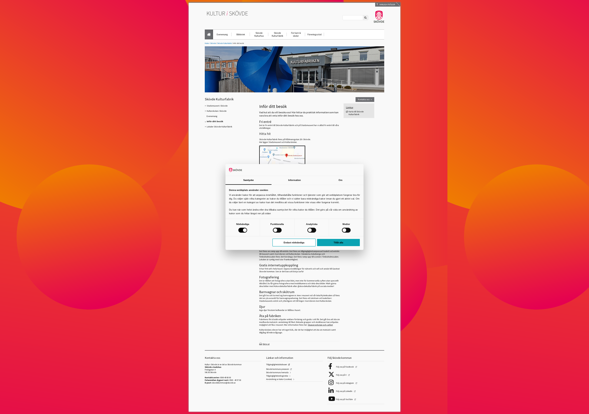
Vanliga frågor (387, 4)
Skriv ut (266, 344)
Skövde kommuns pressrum (277, 369)
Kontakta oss (364, 99)
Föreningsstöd (314, 34)
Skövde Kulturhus (259, 34)
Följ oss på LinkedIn (344, 391)
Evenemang (222, 34)
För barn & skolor (296, 34)
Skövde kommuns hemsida (277, 372)
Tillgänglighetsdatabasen (276, 364)
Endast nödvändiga (294, 242)
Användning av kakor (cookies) (279, 379)
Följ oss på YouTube (344, 399)
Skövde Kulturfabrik (277, 34)
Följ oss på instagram (345, 383)
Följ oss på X (341, 375)
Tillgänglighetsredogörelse (277, 376)
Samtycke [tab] (248, 180)
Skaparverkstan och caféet (320, 324)
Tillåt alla (338, 242)
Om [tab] (340, 180)
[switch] (277, 230)
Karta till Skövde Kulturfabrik (356, 113)
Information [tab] (294, 180)
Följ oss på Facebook (345, 367)
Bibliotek (240, 34)
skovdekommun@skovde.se (223, 382)
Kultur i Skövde (210, 43)
